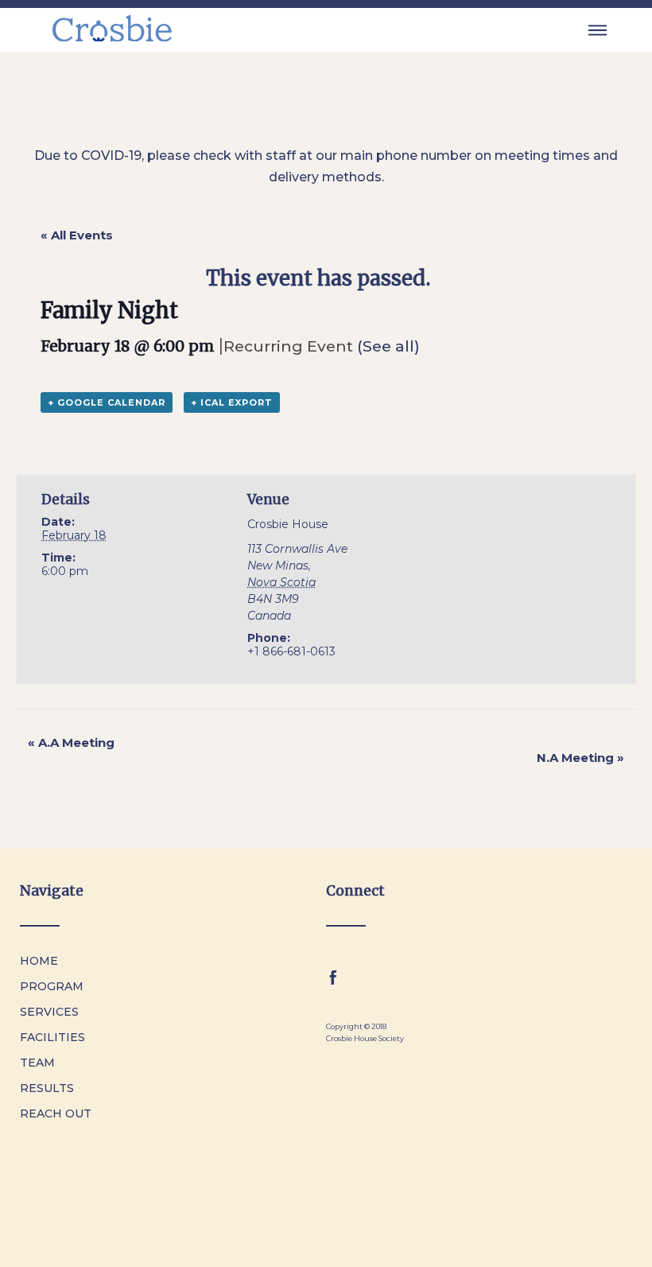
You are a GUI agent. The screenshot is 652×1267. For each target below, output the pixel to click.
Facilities (52, 1037)
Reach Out (55, 1113)
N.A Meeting (580, 757)
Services (49, 1012)
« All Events (77, 235)
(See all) (388, 346)
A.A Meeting (71, 742)
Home (39, 961)
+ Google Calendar (106, 402)
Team (37, 1062)
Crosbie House (287, 524)
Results (47, 1088)
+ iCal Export (232, 402)
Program (51, 986)
